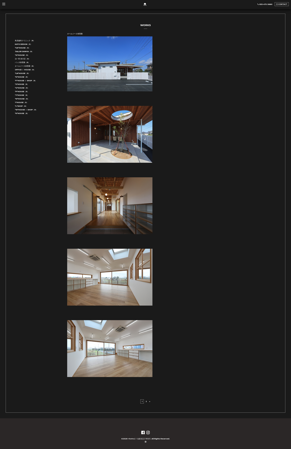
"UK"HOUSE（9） (22, 48)
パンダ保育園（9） (22, 62)
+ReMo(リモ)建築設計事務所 (139, 439)
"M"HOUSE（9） (22, 99)
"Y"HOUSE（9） (22, 95)
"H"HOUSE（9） (22, 77)
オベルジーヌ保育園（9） (25, 66)
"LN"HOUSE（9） (22, 73)
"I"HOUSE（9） (21, 102)
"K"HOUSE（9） (22, 113)
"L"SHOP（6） (21, 106)
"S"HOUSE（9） (22, 84)
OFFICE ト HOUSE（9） (25, 70)
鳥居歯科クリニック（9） (25, 40)
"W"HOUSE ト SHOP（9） (26, 110)
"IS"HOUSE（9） (22, 55)
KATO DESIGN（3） (23, 44)
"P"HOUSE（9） (22, 91)
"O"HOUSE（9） (22, 88)
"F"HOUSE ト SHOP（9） (26, 80)
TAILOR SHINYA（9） (24, 51)
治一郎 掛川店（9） (22, 59)
